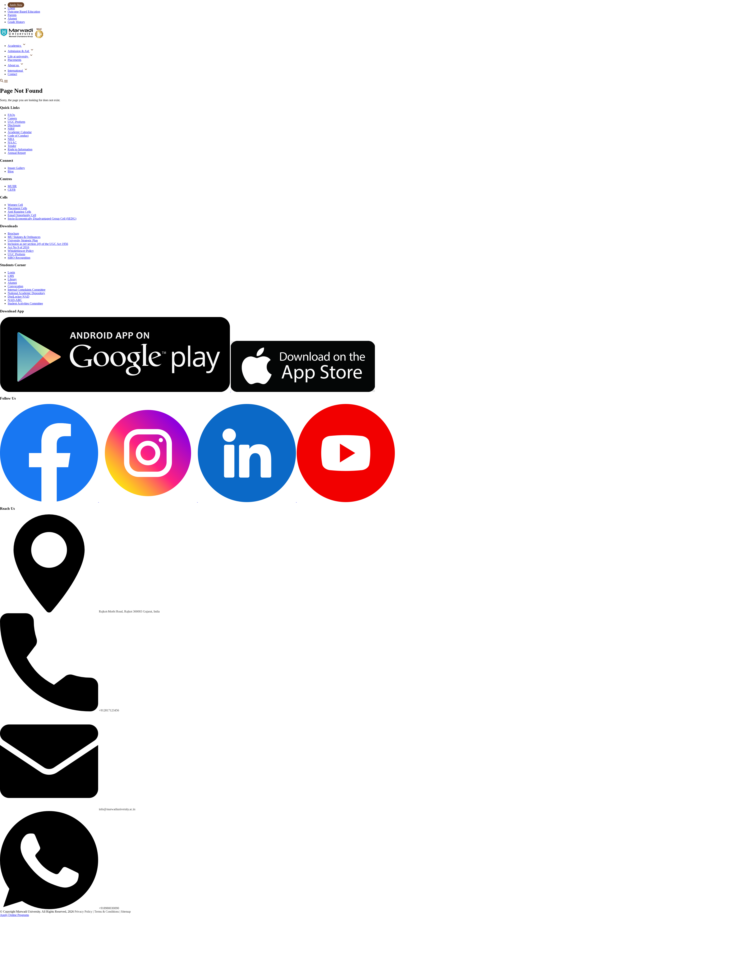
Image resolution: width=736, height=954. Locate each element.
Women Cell (15, 204)
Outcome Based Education (24, 11)
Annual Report (17, 152)
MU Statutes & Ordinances (24, 237)
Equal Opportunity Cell (22, 215)
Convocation (15, 286)
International (16, 70)
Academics (15, 45)
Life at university (18, 56)
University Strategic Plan (23, 240)
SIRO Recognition (19, 257)
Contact (12, 74)
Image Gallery (16, 168)
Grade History (16, 22)
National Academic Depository (26, 293)
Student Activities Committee (25, 303)
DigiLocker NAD (18, 296)
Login (11, 8)
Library (12, 279)
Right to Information (20, 149)
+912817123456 (109, 710)
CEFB (12, 189)
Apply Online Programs (14, 915)
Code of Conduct (18, 135)
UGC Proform (16, 121)
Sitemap (126, 911)
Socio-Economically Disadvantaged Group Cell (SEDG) (42, 218)
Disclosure (14, 125)
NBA (11, 139)
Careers (12, 118)
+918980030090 (109, 908)
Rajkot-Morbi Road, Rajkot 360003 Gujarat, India (129, 611)
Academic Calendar (20, 132)
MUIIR (12, 186)
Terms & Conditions (107, 911)
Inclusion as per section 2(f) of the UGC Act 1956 (38, 243)
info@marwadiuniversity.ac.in (117, 809)
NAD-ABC (15, 300)
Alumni (12, 18)
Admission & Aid (19, 51)
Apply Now (16, 4)
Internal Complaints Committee (26, 289)
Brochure (13, 233)
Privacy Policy (84, 911)
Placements (14, 60)
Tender (12, 146)
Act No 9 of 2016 (18, 247)
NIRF (11, 128)
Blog (11, 171)
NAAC (12, 142)
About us (14, 65)
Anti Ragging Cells (19, 211)
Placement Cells (17, 208)
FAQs (11, 115)
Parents (12, 15)
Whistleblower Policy (21, 250)
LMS (11, 275)
